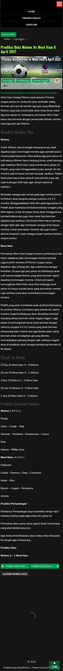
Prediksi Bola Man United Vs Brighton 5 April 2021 (18, 566)
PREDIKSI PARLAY (31, 18)
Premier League (40, 80)
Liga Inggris (19, 39)
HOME (31, 11)
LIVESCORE (31, 24)
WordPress (23, 667)
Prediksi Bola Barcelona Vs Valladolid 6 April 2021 (45, 566)
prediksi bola (23, 80)
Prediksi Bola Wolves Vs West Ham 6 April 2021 (28, 93)
